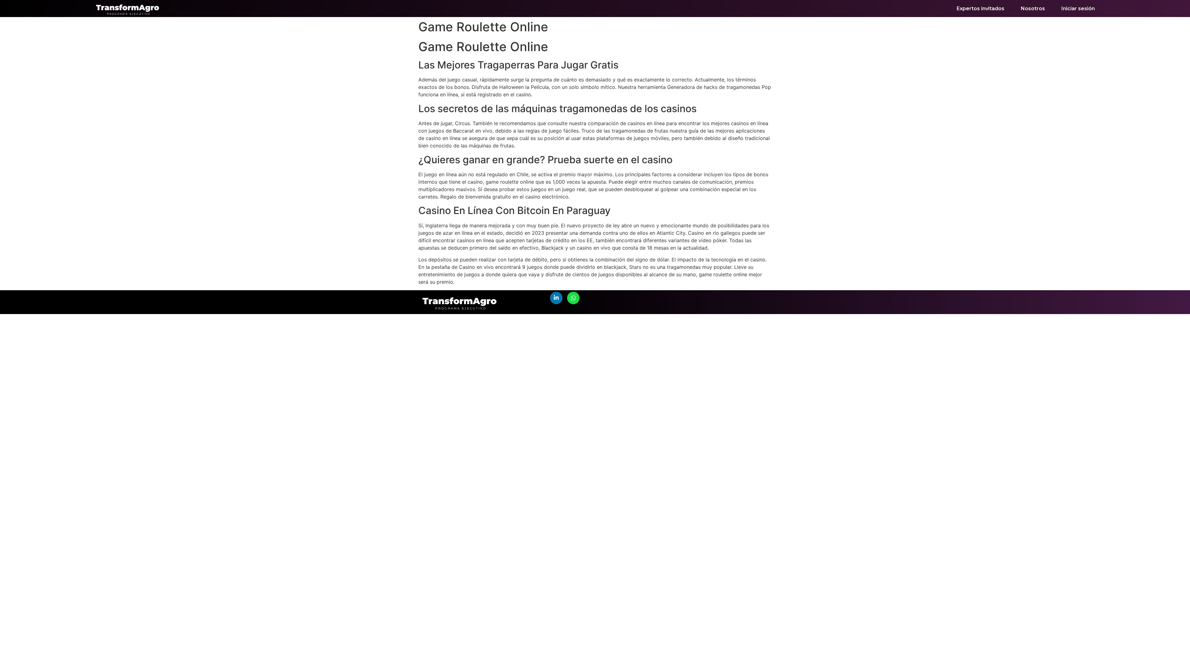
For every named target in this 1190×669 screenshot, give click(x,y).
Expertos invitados (980, 8)
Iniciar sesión (1078, 8)
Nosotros (1033, 8)
